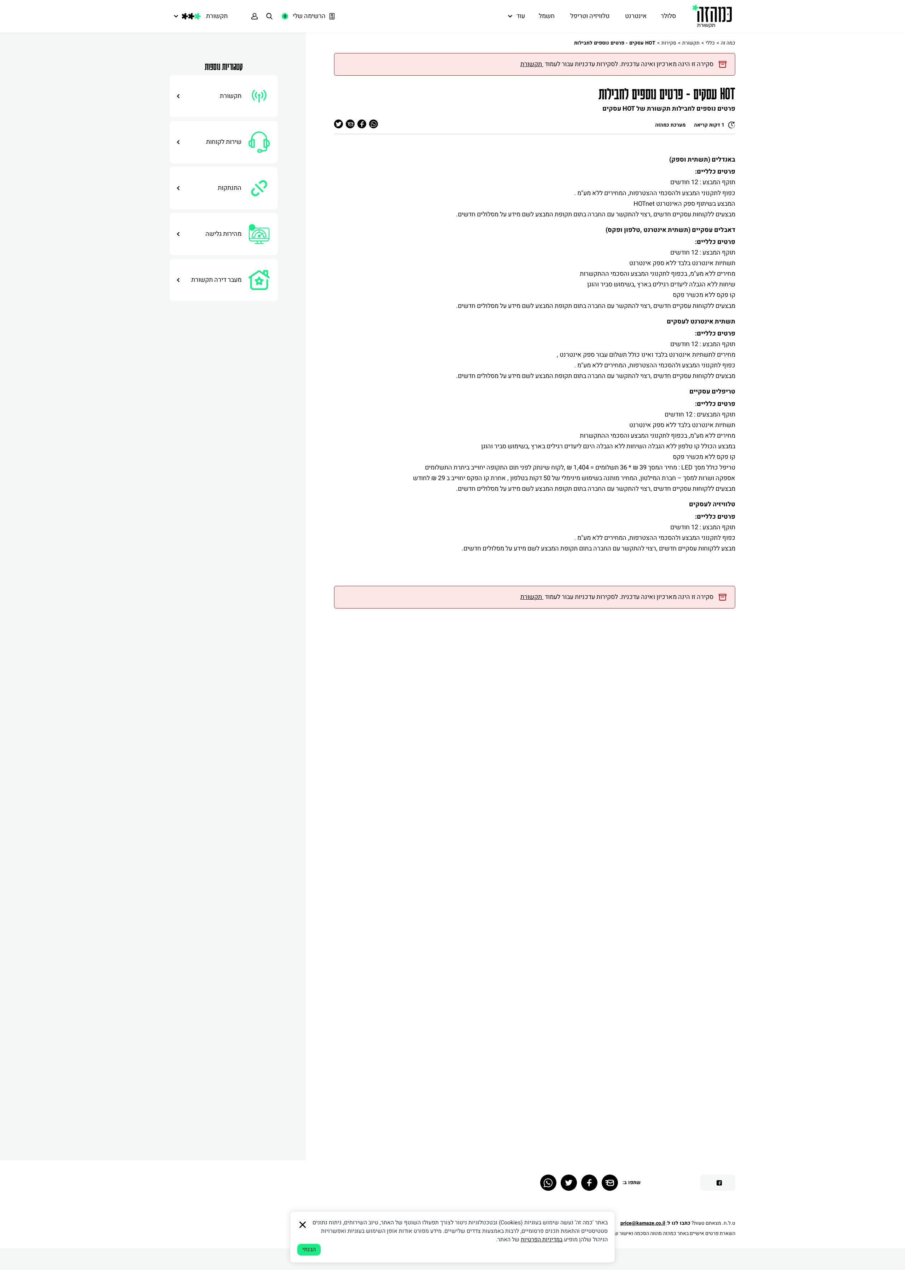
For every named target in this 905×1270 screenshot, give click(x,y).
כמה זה (728, 43)
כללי (710, 43)
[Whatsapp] (548, 1183)
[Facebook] (589, 1183)
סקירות (668, 43)
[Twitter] (569, 1183)
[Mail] (610, 1183)
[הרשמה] (254, 16)
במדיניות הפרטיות (541, 1239)
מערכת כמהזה (670, 125)
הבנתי (309, 1249)
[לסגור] (302, 1224)
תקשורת (691, 43)
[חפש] (269, 16)
